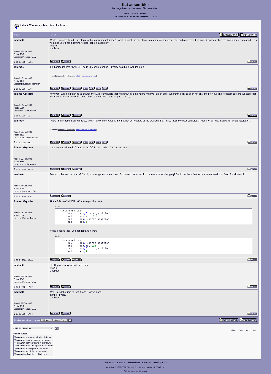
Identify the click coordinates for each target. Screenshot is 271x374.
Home (126, 13)
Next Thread (251, 330)
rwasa (144, 371)
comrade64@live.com (66, 76)
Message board (160, 363)
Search (134, 13)
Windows (34, 25)
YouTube (160, 367)
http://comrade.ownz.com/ (86, 76)
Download (120, 363)
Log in (154, 16)
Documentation (133, 363)
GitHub (152, 367)
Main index (109, 363)
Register (143, 13)
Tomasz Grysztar (134, 367)
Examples (146, 363)
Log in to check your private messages (132, 16)
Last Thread (237, 330)
